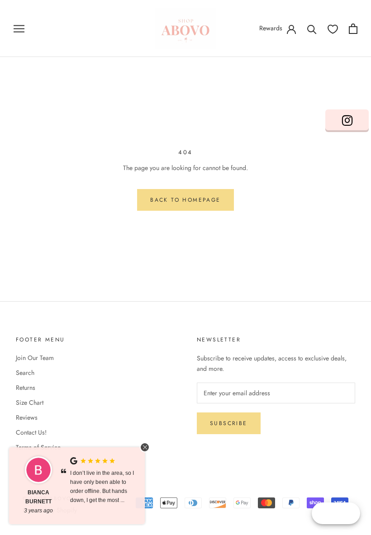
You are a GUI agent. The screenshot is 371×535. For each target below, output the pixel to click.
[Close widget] (145, 447)
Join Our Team (35, 357)
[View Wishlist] (333, 28)
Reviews (27, 417)
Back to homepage (185, 200)
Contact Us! (31, 432)
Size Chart (29, 402)
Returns (25, 387)
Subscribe (228, 423)
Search (25, 372)
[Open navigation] (19, 28)
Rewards (270, 28)
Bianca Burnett (38, 497)
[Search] (312, 28)
